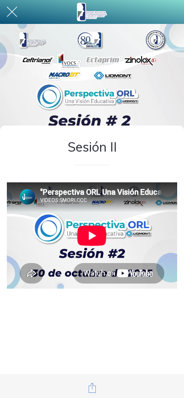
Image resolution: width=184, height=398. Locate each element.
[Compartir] (92, 388)
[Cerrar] (12, 12)
